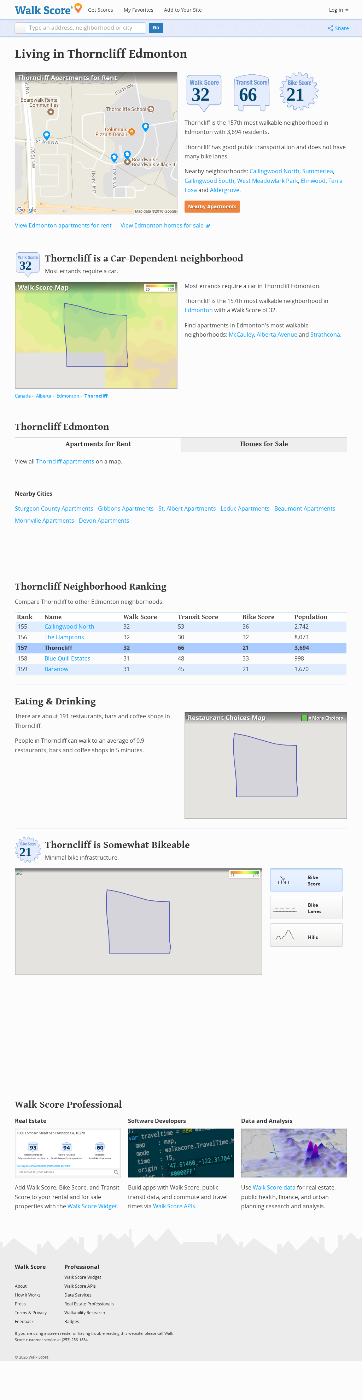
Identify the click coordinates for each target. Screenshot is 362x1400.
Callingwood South (209, 181)
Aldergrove (224, 190)
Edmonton (68, 396)
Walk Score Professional (68, 1105)
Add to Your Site (183, 10)
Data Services (78, 1295)
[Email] (41, 1277)
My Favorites (138, 10)
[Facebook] (30, 1277)
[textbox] (86, 28)
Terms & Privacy (31, 1312)
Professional (81, 1267)
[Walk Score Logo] (48, 9)
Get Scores (100, 10)
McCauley (241, 334)
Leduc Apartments (245, 508)
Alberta (43, 396)
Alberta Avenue (277, 334)
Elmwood (313, 181)
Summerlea (317, 171)
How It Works (28, 1295)
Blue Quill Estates (67, 658)
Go (156, 28)
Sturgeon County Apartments (54, 508)
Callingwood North (274, 171)
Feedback (24, 1321)
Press (20, 1303)
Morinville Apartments (44, 520)
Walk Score (30, 1267)
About (21, 1286)
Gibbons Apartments (126, 508)
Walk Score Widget (92, 1206)
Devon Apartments (104, 520)
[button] (20, 28)
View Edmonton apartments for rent (63, 225)
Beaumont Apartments (304, 508)
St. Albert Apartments (187, 508)
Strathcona (325, 334)
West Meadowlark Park (267, 181)
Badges (71, 1321)
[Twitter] (19, 1277)
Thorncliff (95, 396)
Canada (23, 396)
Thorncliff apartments (65, 461)
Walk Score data (274, 1187)
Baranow (56, 669)
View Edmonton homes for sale (162, 225)
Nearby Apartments (212, 207)
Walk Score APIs (174, 1206)
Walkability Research (84, 1312)
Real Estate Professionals (89, 1303)
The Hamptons (64, 637)
